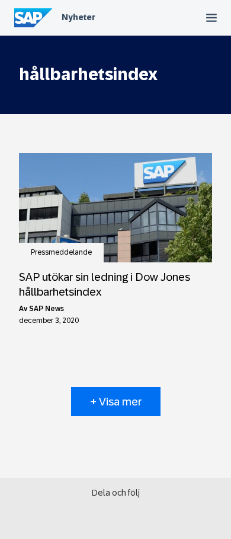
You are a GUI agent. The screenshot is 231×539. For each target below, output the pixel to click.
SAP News (46, 309)
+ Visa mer (116, 401)
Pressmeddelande (61, 252)
